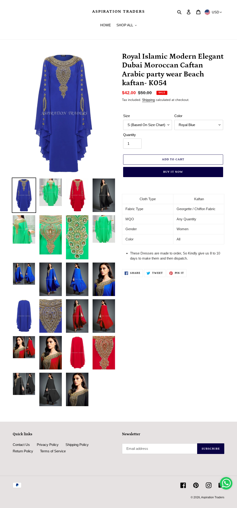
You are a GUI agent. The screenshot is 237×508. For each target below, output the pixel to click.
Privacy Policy (48, 445)
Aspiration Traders (118, 11)
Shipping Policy (77, 445)
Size (126, 116)
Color (178, 116)
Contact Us (21, 445)
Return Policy (23, 451)
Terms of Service (53, 451)
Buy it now (173, 172)
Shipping (148, 100)
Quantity (129, 135)
